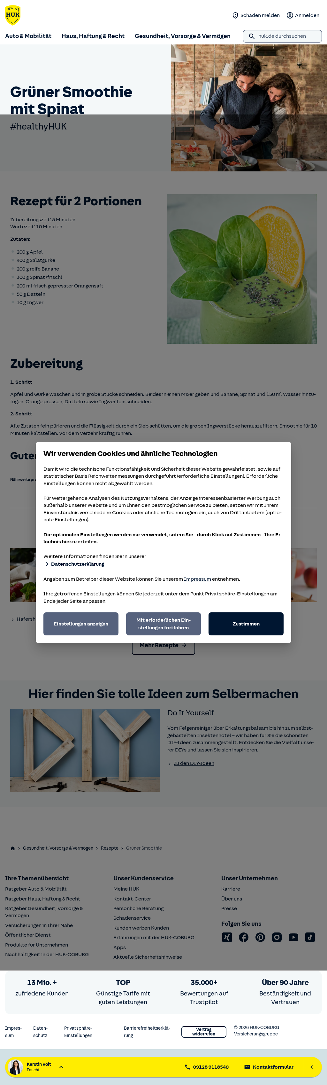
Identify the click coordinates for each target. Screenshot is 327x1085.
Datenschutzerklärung (77, 564)
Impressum (197, 579)
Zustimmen (246, 624)
